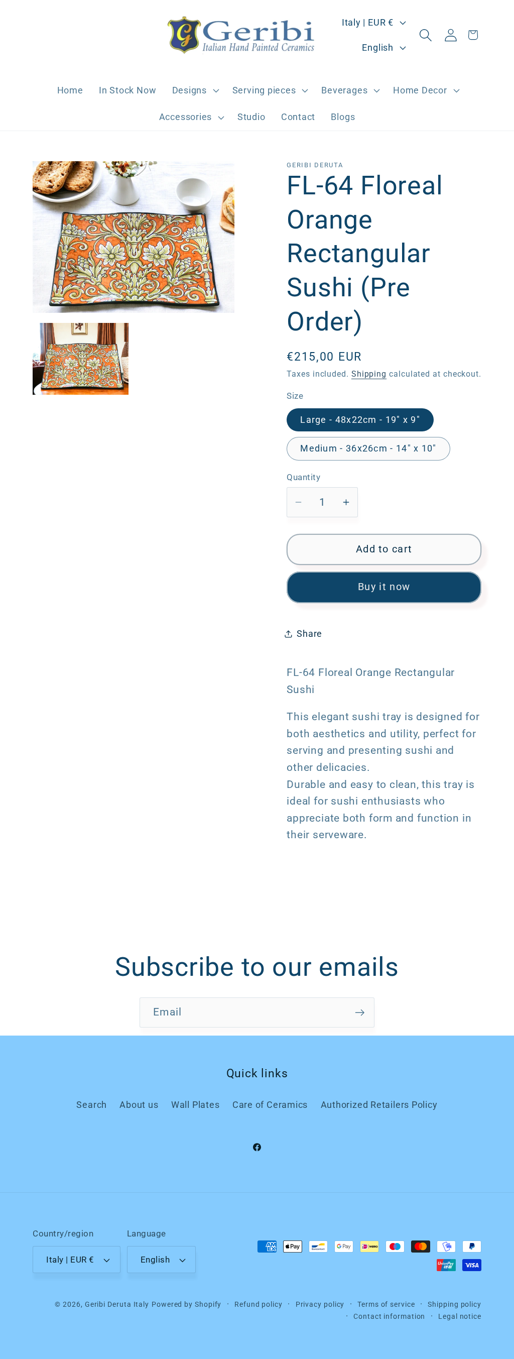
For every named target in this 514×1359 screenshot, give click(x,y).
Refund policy (258, 1304)
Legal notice (459, 1316)
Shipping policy (454, 1304)
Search (91, 1104)
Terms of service (386, 1304)
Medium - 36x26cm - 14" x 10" (368, 448)
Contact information (389, 1316)
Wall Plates (195, 1104)
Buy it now (384, 587)
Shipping (369, 374)
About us (138, 1104)
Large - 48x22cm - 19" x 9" (360, 419)
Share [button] (309, 633)
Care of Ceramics (270, 1104)
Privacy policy (320, 1304)
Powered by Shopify (186, 1304)
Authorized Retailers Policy (379, 1104)
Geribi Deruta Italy (117, 1304)
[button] (194, 90)
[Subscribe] (359, 1012)
